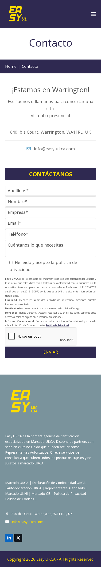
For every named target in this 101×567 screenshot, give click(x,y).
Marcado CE (40, 493)
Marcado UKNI (16, 493)
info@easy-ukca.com (27, 521)
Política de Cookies (19, 499)
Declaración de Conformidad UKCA (58, 482)
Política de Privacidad (57, 325)
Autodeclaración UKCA (24, 488)
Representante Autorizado (65, 488)
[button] (93, 14)
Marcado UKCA (16, 482)
